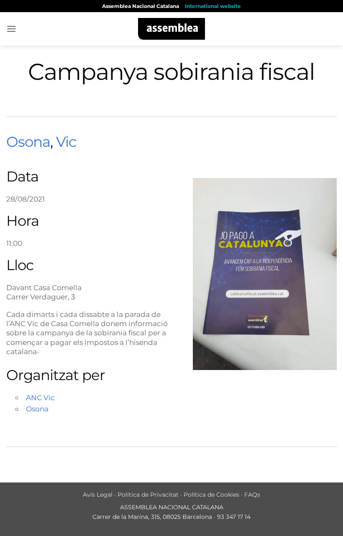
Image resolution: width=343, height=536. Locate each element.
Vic (66, 142)
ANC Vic (40, 397)
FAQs (252, 494)
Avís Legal (98, 494)
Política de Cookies (211, 494)
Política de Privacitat (148, 494)
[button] (11, 28)
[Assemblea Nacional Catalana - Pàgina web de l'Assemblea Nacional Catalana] (171, 29)
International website (213, 6)
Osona (28, 142)
